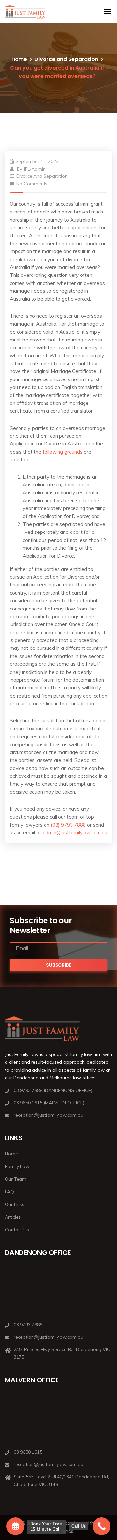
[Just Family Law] (25, 12)
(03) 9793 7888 (68, 825)
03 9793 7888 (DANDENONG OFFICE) (53, 1090)
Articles (13, 1217)
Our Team (15, 1179)
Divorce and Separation (66, 59)
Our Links (14, 1204)
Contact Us (17, 1230)
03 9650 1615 (28, 1452)
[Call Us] (101, 1526)
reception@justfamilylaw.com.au (48, 1115)
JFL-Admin (34, 169)
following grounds (63, 452)
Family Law (17, 1166)
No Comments (31, 183)
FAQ (9, 1192)
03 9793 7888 (28, 1325)
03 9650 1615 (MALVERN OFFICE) (49, 1103)
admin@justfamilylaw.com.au (75, 832)
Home (19, 59)
